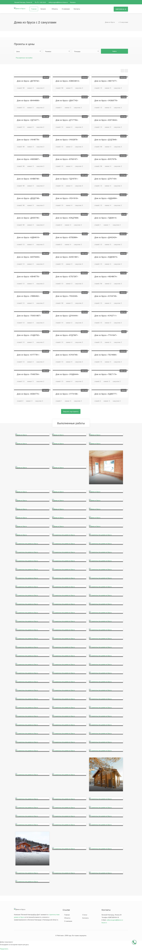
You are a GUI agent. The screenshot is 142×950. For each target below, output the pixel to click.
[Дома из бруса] (19, 8)
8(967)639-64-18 (121, 9)
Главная (34, 9)
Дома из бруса (110, 22)
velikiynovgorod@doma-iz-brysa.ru (58, 2)
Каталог (43, 9)
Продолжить (4, 949)
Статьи (84, 915)
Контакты (77, 9)
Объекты (55, 9)
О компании (66, 9)
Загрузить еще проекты (71, 411)
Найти (114, 51)
